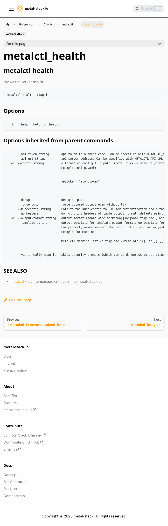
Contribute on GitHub (21, 442)
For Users (11, 489)
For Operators (15, 481)
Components (14, 496)
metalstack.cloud (18, 410)
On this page (16, 43)
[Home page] (8, 24)
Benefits (10, 396)
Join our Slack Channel (23, 435)
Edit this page (20, 300)
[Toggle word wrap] (151, 153)
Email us (10, 449)
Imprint (9, 363)
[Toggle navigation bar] (11, 8)
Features (11, 403)
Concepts (11, 474)
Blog (7, 356)
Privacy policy (15, 370)
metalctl (17, 281)
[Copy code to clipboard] (159, 94)
